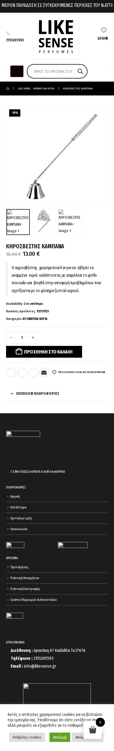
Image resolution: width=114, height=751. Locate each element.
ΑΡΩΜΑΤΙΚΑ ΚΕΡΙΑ (34, 319)
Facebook (11, 372)
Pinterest (33, 372)
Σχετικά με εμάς (21, 518)
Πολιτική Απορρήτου (24, 578)
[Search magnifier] (80, 71)
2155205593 (15, 40)
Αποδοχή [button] (60, 737)
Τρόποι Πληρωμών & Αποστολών (33, 600)
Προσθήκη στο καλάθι (48, 352)
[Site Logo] (56, 37)
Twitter (22, 372)
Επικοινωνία (18, 529)
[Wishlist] (104, 30)
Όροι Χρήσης (19, 567)
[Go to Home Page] (7, 88)
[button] (16, 71)
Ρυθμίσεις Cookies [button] (27, 737)
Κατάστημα (18, 507)
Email (44, 372)
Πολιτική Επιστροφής (25, 589)
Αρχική (15, 496)
